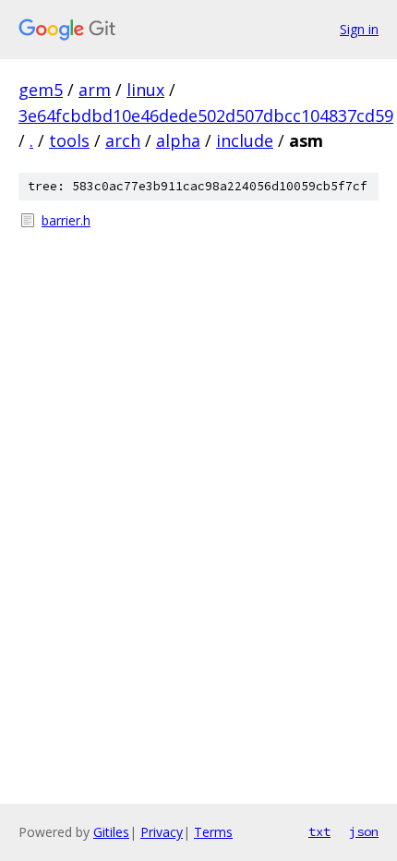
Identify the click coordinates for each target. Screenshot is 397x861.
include (244, 140)
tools (69, 140)
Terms (213, 832)
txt (319, 831)
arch (122, 140)
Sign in (359, 29)
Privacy (161, 832)
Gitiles (111, 832)
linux (145, 90)
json (364, 831)
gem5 (40, 90)
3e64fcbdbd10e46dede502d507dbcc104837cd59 (205, 115)
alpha (178, 140)
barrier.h (66, 220)
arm (94, 90)
